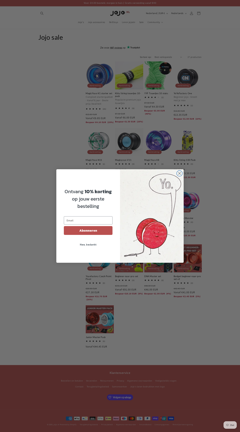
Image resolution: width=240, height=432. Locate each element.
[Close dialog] (179, 173)
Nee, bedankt (88, 244)
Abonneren (88, 230)
